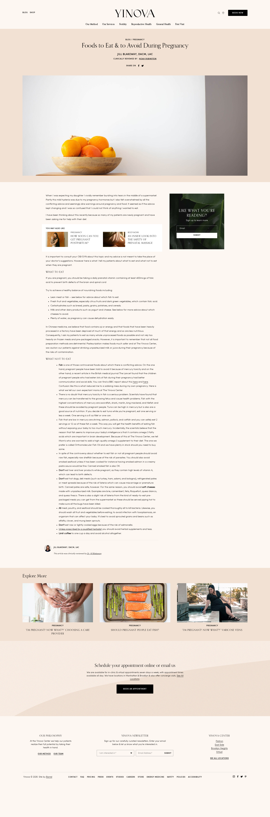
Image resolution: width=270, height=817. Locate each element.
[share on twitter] (142, 66)
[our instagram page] (234, 776)
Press (101, 777)
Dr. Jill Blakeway (94, 554)
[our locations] (223, 13)
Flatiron (219, 741)
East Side (219, 745)
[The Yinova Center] (135, 13)
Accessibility (195, 777)
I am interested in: (107, 753)
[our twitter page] (241, 776)
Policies (181, 777)
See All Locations (219, 758)
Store (141, 777)
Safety (170, 777)
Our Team (58, 754)
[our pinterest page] (245, 776)
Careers (131, 777)
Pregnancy (139, 40)
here (135, 382)
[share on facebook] (139, 66)
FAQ (82, 777)
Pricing (91, 777)
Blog (25, 13)
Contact (73, 777)
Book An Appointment (135, 689)
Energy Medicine (155, 777)
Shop (32, 13)
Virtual (219, 752)
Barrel (49, 777)
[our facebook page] (238, 776)
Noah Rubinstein (148, 59)
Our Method (44, 754)
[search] (219, 13)
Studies (120, 777)
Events (109, 777)
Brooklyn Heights (219, 748)
